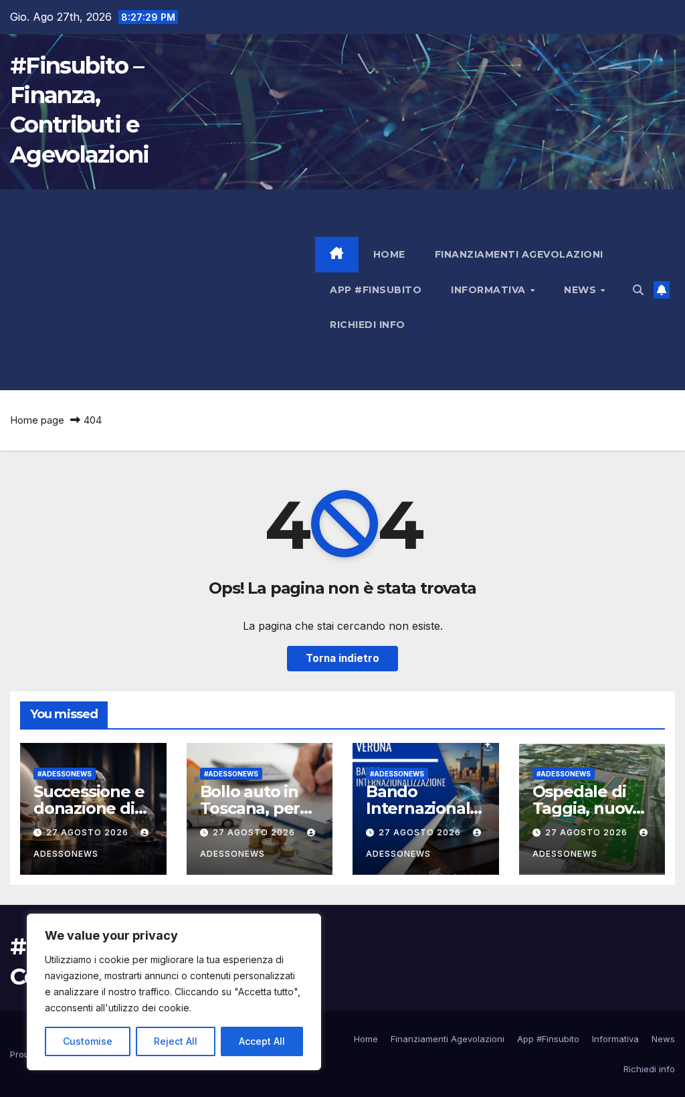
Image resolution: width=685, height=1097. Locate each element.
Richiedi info (367, 325)
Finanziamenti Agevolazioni (519, 254)
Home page (37, 420)
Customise (87, 1041)
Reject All (175, 1041)
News (581, 290)
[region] (174, 992)
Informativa (489, 290)
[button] (638, 290)
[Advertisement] (162, 290)
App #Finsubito (375, 290)
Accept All (262, 1041)
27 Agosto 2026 (88, 832)
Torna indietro (342, 658)
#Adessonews (64, 774)
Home (389, 254)
